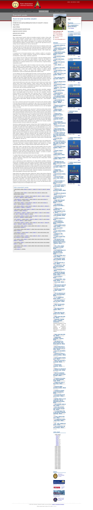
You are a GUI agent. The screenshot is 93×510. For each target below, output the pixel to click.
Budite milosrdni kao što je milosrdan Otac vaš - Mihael (59, 197)
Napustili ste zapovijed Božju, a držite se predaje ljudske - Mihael (59, 273)
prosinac (29, 197)
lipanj (39, 189)
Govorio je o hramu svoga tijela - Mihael (59, 119)
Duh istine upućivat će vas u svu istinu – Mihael (59, 301)
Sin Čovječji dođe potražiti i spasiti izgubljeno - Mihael (59, 123)
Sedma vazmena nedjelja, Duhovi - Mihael (59, 154)
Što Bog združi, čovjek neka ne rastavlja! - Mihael (59, 259)
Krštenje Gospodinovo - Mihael (59, 218)
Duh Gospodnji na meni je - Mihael (59, 211)
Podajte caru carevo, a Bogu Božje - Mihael (59, 383)
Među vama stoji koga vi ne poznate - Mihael (59, 362)
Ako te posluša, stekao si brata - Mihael (59, 404)
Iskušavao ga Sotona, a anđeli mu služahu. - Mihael (59, 355)
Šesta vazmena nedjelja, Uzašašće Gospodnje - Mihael (59, 53)
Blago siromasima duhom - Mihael (59, 93)
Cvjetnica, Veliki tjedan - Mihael (59, 68)
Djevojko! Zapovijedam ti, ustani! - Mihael (59, 290)
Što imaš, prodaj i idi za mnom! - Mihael (59, 256)
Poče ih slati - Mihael (59, 282)
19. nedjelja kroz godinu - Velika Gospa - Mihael (59, 420)
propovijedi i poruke (43, 11)
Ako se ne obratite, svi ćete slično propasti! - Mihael (59, 182)
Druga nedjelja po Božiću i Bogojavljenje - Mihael (58, 222)
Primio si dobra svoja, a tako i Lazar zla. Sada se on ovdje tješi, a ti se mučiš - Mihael (59, 142)
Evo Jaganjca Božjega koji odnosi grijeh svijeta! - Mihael (59, 97)
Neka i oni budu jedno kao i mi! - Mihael (59, 305)
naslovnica (15, 11)
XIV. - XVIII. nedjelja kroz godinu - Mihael (59, 424)
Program (72, 28)
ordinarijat (28, 11)
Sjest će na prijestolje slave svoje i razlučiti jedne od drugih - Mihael (59, 374)
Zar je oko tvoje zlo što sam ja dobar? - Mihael (59, 396)
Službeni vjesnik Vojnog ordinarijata (74, 34)
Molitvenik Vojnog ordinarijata (73, 111)
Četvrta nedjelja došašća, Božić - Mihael (59, 358)
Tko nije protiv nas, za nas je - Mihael (59, 263)
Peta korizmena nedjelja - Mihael (59, 174)
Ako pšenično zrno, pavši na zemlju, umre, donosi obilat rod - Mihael (59, 343)
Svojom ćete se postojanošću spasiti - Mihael (58, 115)
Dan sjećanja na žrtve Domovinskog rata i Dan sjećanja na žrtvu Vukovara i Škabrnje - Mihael (59, 242)
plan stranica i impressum (59, 504)
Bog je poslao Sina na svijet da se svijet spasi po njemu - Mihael (59, 348)
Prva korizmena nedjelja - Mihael (59, 85)
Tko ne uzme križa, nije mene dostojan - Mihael (59, 427)
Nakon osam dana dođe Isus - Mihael (59, 317)
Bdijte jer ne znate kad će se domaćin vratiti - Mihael (59, 370)
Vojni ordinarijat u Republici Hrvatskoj (26, 4)
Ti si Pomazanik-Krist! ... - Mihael (59, 270)
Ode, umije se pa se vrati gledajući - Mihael (59, 74)
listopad (21, 197)
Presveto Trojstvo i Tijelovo (58, 151)
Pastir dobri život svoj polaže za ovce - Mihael (59, 313)
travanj (29, 189)
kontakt (78, 2)
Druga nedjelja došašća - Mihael (59, 231)
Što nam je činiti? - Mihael (58, 228)
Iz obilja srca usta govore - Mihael (59, 193)
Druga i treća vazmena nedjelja (59, 62)
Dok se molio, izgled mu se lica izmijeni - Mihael (59, 186)
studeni (22, 204)
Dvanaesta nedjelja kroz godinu (59, 45)
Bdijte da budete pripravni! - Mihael (58, 110)
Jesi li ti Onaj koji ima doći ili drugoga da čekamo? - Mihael (58, 101)
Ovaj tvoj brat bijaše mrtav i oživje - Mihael (59, 178)
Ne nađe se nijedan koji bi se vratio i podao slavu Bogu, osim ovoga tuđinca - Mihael (59, 134)
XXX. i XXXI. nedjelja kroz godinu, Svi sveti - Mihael (58, 247)
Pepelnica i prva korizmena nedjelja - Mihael (59, 190)
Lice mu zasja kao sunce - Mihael (59, 82)
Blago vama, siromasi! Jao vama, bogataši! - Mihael (59, 201)
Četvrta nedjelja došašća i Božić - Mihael (59, 225)
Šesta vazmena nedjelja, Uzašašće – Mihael (59, 158)
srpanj (43, 189)
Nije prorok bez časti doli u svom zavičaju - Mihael (59, 286)
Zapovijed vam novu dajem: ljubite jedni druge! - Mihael (59, 163)
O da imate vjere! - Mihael (58, 138)
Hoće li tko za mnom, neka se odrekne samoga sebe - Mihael (59, 408)
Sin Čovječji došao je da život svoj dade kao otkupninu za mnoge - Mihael (59, 251)
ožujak (25, 189)
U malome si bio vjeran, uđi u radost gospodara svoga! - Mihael (59, 379)
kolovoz (48, 189)
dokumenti (62, 11)
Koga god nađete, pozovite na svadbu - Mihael (59, 388)
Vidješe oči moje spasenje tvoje (59, 209)
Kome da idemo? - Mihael (58, 277)
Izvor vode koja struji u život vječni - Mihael (59, 78)
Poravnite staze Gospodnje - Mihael (59, 366)
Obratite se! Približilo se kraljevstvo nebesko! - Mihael (59, 106)
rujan (17, 197)
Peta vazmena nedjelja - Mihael (59, 56)
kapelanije (35, 11)
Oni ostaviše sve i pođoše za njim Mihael (59, 205)
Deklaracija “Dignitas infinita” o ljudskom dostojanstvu (58, 321)
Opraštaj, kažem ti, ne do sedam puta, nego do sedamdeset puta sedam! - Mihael (59, 400)
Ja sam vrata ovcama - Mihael (59, 59)
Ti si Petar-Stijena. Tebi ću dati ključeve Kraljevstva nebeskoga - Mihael (59, 412)
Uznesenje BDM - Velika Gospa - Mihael (59, 279)
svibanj (34, 189)
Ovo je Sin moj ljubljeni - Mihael (59, 351)
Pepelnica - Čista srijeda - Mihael (59, 88)
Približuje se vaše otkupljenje (58, 234)
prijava (68, 2)
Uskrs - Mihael (58, 65)
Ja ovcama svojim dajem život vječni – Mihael (59, 167)
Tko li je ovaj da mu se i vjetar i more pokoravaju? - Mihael (59, 294)
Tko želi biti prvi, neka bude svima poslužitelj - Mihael (59, 266)
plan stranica (73, 2)
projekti (52, 11)
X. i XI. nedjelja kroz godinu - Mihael (59, 297)
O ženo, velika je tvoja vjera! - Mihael (59, 417)
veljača (21, 196)
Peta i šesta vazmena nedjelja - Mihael (58, 309)
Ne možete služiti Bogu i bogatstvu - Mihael (59, 147)
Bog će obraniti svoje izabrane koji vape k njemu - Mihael (59, 130)
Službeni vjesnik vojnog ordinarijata (74, 59)
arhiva (79, 31)
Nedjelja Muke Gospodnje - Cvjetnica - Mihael (58, 171)
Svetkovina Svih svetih (59, 126)
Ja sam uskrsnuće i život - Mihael (59, 71)
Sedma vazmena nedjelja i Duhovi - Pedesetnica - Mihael (59, 49)
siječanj (18, 199)
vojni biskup (22, 11)
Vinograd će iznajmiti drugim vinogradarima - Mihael (58, 392)
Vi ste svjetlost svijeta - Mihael (59, 90)
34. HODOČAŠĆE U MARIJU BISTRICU (73, 26)
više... (79, 56)
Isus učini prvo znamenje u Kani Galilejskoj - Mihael (59, 215)
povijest (57, 11)
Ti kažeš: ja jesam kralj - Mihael (59, 237)
